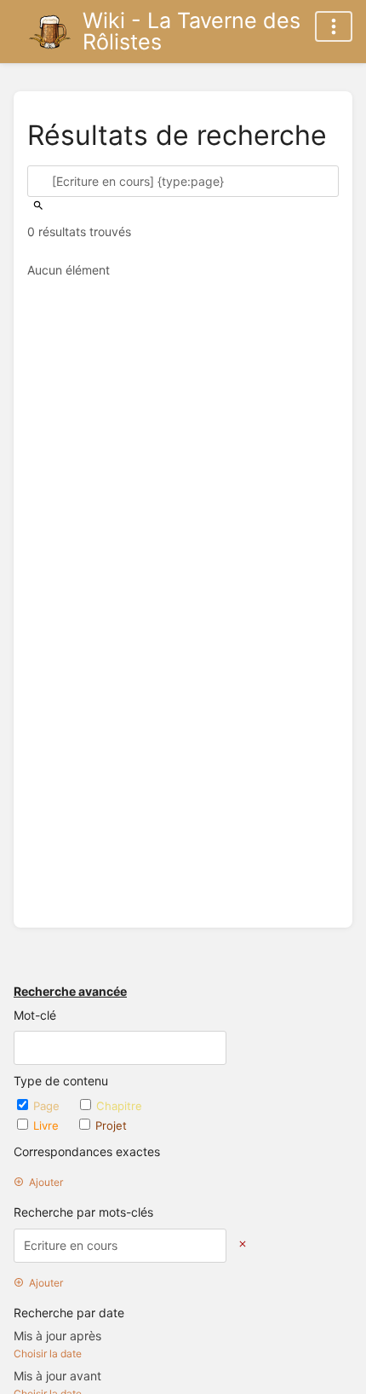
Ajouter (46, 1182)
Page (48, 1106)
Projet (111, 1125)
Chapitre (119, 1106)
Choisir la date (48, 1353)
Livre (47, 1125)
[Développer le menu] (333, 26)
